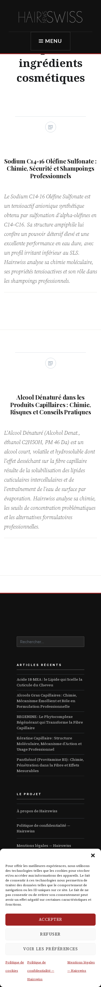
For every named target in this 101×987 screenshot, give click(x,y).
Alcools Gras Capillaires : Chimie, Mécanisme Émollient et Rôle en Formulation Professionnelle (47, 700)
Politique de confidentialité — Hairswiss (40, 970)
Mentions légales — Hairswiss (44, 845)
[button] (93, 855)
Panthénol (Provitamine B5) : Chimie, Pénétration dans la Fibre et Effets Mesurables (50, 765)
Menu (53, 41)
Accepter (50, 919)
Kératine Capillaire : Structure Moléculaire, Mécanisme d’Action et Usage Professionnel (49, 743)
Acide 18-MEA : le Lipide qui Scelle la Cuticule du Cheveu (49, 682)
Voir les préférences (50, 949)
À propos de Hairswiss (37, 811)
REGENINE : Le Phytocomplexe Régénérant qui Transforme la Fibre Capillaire (50, 722)
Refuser (50, 934)
